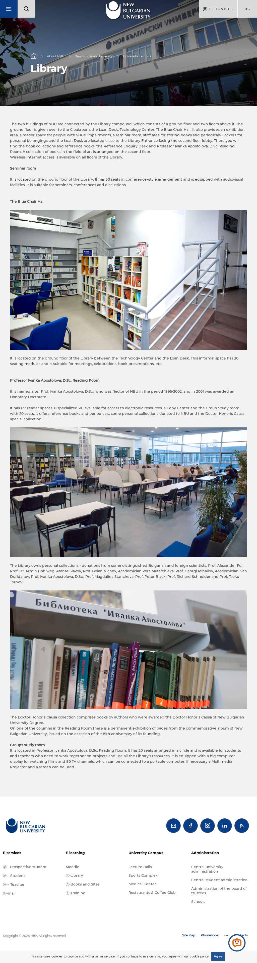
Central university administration (207, 869)
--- (226, 935)
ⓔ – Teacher (14, 884)
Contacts (241, 935)
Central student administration (219, 880)
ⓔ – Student (14, 875)
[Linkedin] (224, 825)
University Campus (145, 853)
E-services (12, 853)
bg (247, 9)
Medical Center (142, 884)
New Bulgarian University (94, 56)
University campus (137, 56)
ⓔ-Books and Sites (83, 884)
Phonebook (210, 935)
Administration (205, 853)
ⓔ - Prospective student (25, 867)
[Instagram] (207, 825)
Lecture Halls (140, 867)
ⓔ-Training (76, 893)
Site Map (188, 935)
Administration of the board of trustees (219, 890)
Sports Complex (143, 875)
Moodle (72, 867)
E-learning (75, 853)
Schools (198, 901)
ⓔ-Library (74, 875)
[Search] (26, 9)
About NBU (55, 56)
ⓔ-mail (9, 893)
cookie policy (199, 956)
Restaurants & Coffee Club (152, 892)
